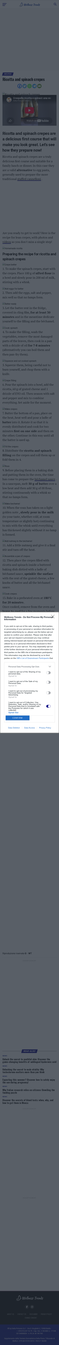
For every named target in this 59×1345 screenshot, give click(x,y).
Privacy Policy (45, 728)
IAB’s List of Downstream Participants (33, 658)
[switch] (48, 672)
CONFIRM (17, 718)
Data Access (29, 728)
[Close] (53, 617)
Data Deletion (14, 728)
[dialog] (29, 672)
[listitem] (29, 666)
